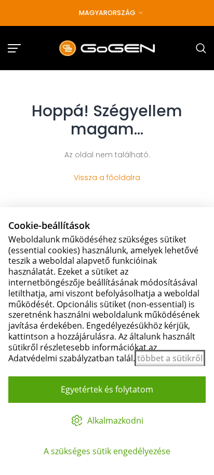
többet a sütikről (170, 358)
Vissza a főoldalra (107, 177)
